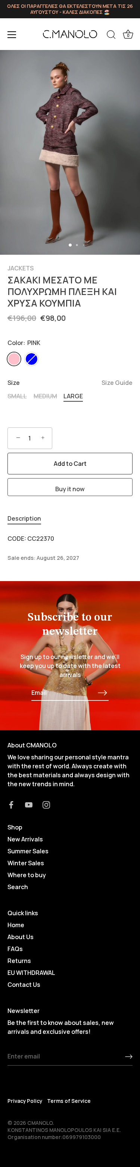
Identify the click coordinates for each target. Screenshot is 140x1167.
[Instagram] (46, 804)
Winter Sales (25, 863)
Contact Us (23, 985)
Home (15, 925)
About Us (20, 937)
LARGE (73, 396)
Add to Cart (70, 463)
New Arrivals (25, 839)
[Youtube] (28, 804)
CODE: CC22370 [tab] (30, 538)
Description (24, 518)
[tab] (28, 518)
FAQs (15, 949)
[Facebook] (11, 804)
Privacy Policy (24, 1101)
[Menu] (12, 34)
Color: (23, 342)
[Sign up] (129, 1057)
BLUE (31, 359)
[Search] (111, 36)
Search (17, 887)
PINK (14, 359)
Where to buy (26, 875)
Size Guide (117, 383)
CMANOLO (40, 1123)
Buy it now (70, 489)
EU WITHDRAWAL (31, 973)
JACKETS (20, 268)
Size (70, 382)
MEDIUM (45, 396)
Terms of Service (69, 1101)
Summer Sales (28, 851)
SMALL (17, 396)
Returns (19, 961)
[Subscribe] (102, 692)
